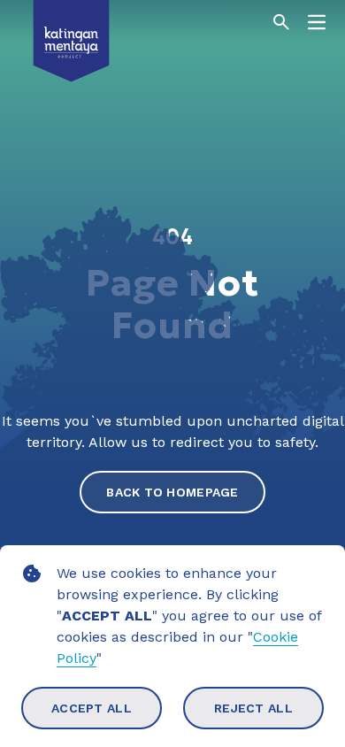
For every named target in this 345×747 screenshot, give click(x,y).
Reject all (253, 708)
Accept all (91, 708)
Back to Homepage (172, 492)
